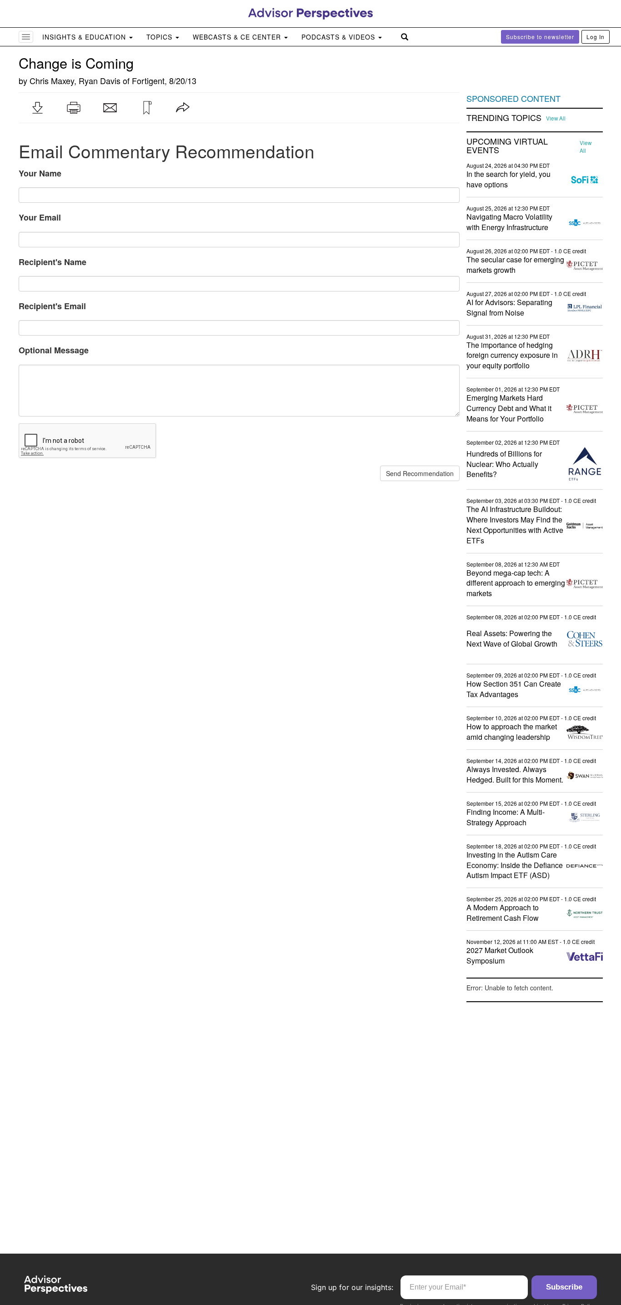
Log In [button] (595, 36)
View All (556, 118)
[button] (37, 108)
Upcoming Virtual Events (507, 146)
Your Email (40, 217)
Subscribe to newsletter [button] (540, 36)
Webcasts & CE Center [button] (238, 36)
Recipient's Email (52, 306)
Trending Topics (503, 117)
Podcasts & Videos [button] (339, 36)
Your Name (40, 173)
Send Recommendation (420, 473)
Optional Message (54, 350)
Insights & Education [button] (85, 36)
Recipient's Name (52, 262)
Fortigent (148, 80)
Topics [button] (160, 36)
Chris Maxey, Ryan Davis (75, 80)
